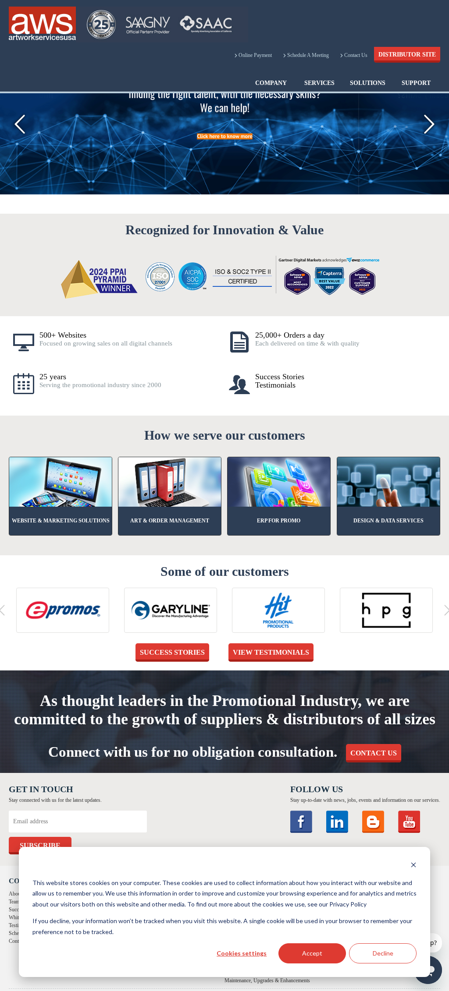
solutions (367, 83)
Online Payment (268, 55)
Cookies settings (242, 953)
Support (416, 83)
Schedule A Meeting (314, 55)
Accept (312, 953)
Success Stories (172, 652)
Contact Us (353, 55)
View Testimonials (271, 652)
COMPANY (271, 83)
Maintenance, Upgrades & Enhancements (267, 980)
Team (14, 902)
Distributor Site (407, 54)
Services (319, 83)
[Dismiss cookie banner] (413, 866)
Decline (383, 953)
